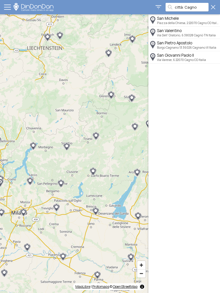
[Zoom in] (141, 265)
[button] (108, 53)
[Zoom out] (141, 273)
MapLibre (82, 286)
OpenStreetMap (125, 286)
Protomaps (100, 286)
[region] (74, 153)
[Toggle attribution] (142, 286)
